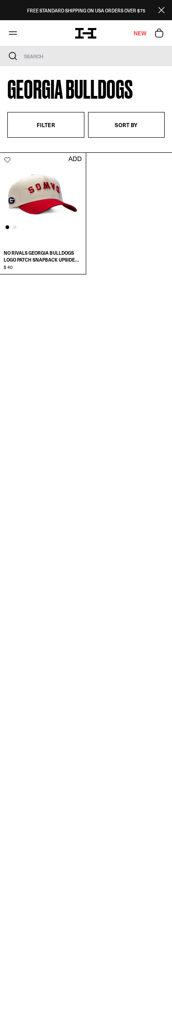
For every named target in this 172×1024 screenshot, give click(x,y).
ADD (75, 159)
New (139, 33)
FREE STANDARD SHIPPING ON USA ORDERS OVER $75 (86, 10)
